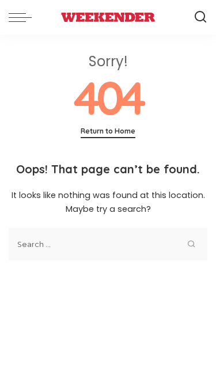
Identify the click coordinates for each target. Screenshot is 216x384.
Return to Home (108, 131)
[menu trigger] (23, 17)
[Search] (200, 17)
